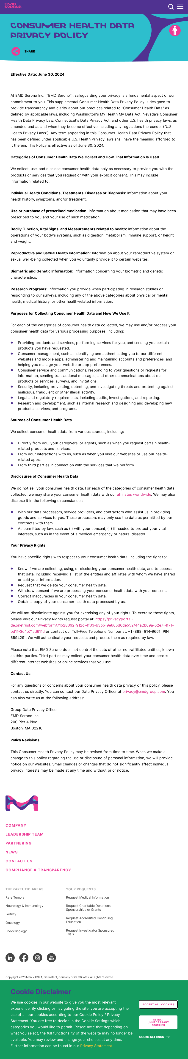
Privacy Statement (96, 1045)
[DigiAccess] (175, 30)
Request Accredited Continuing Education (89, 920)
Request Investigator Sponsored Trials (90, 932)
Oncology (13, 922)
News (12, 852)
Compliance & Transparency (38, 870)
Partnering (19, 843)
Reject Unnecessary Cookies (158, 1022)
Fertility (11, 914)
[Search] (171, 7)
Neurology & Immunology (24, 906)
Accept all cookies (158, 1004)
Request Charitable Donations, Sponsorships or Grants (88, 907)
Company (16, 825)
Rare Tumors (15, 897)
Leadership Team (25, 834)
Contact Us (19, 861)
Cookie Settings (151, 1037)
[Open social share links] (16, 51)
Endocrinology (16, 931)
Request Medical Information (87, 897)
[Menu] (180, 7)
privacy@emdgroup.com (143, 691)
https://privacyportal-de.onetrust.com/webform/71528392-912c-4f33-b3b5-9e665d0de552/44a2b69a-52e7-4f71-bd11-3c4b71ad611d (92, 625)
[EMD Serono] (22, 7)
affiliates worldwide (134, 494)
